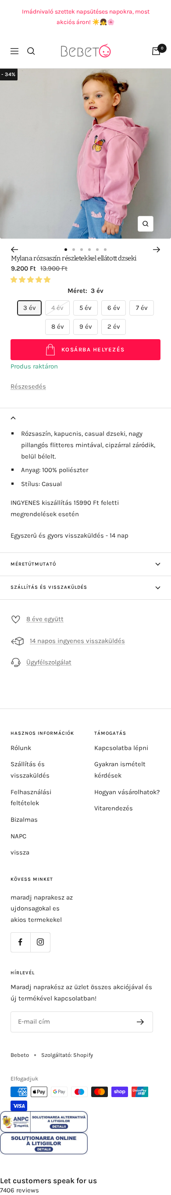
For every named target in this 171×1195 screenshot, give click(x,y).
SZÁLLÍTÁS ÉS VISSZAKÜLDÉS (49, 587)
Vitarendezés (113, 808)
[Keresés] (31, 51)
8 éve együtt (45, 619)
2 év (113, 326)
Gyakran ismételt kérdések (120, 769)
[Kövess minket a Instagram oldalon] (40, 942)
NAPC (18, 836)
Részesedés (28, 386)
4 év (57, 308)
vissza (20, 852)
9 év (85, 326)
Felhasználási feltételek (31, 797)
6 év (113, 308)
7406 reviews (19, 1190)
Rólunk (21, 748)
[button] (31, 280)
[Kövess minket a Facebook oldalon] (20, 942)
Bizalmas (24, 819)
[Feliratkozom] (140, 1022)
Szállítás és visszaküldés (30, 769)
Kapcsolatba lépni (121, 748)
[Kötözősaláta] (156, 51)
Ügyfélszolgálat (48, 662)
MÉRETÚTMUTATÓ (33, 564)
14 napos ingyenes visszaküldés (77, 641)
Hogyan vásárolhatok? (127, 792)
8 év (57, 326)
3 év (29, 308)
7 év (142, 308)
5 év (85, 308)
